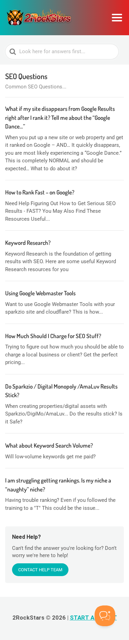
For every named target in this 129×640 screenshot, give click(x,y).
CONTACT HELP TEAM (40, 569)
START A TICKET (93, 617)
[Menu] (117, 17)
